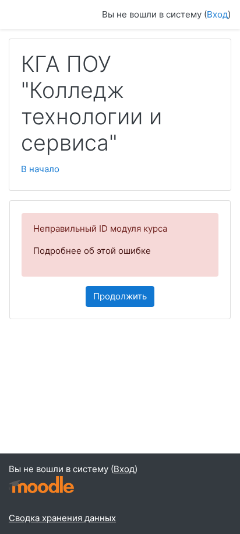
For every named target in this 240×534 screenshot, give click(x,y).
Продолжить (120, 296)
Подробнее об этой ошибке (92, 250)
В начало (40, 168)
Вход (217, 14)
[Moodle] (41, 483)
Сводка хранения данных (62, 517)
